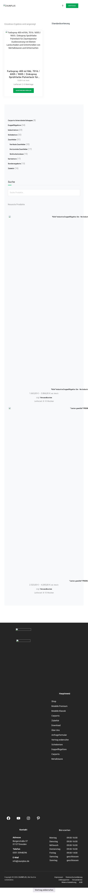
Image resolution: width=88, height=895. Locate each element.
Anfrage (72, 6)
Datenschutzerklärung (74, 877)
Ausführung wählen (23, 90)
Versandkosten (46, 398)
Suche (11, 182)
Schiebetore (57, 744)
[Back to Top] (83, 891)
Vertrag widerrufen (60, 740)
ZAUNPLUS (22, 877)
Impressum (58, 877)
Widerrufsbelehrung (69, 882)
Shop (53, 701)
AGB (80, 882)
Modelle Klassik (58, 711)
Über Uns (55, 730)
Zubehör (55, 720)
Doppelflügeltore (59, 749)
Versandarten (77, 880)
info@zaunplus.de (21, 861)
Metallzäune (57, 759)
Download (55, 725)
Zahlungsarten (63, 880)
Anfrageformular (59, 735)
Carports (55, 716)
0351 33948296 (20, 852)
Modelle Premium (59, 706)
